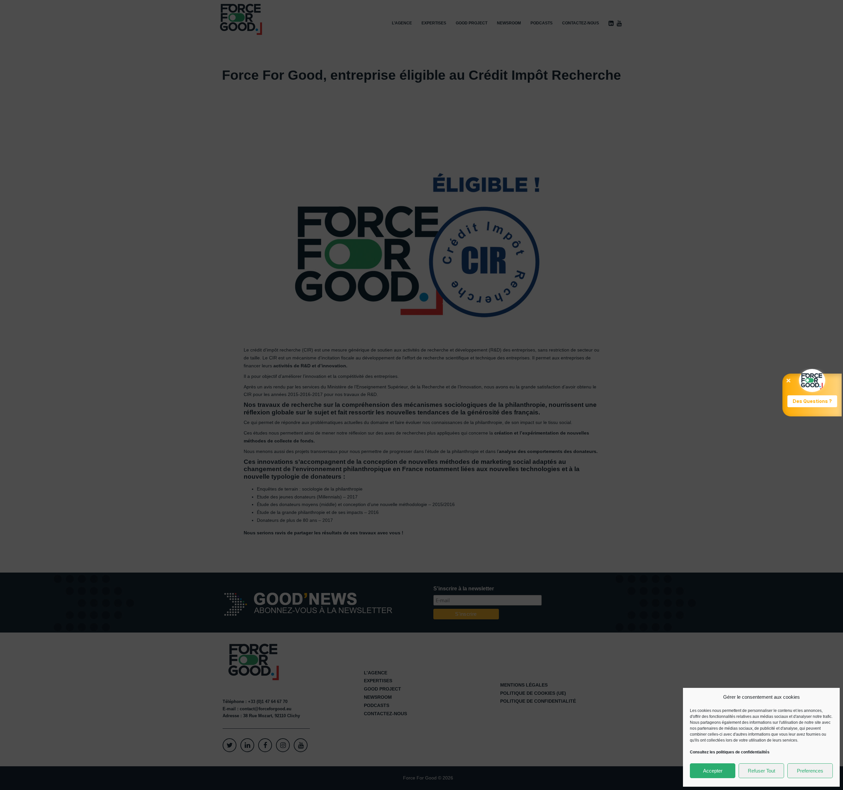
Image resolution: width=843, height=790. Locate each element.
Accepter (712, 771)
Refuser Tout (761, 771)
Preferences (810, 771)
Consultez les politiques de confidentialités (730, 752)
